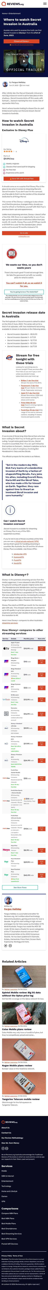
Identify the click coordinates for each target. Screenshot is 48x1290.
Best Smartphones (9, 1229)
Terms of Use (18, 1256)
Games (4, 1196)
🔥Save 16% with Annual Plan (22, 179)
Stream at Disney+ (21, 41)
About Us (6, 1128)
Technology (6, 1186)
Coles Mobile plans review (16, 1029)
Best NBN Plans (8, 1218)
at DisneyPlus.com (24, 236)
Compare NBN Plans (10, 1213)
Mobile (4, 1171)
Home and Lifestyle (9, 1191)
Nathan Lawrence (10, 989)
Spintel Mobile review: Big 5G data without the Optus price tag (21, 994)
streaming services (10, 623)
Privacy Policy (7, 1256)
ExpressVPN (19, 557)
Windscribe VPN (20, 554)
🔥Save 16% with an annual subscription (21, 45)
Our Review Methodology (12, 1138)
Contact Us (6, 1133)
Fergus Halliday (18, 82)
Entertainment (14, 13)
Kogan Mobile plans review (17, 1065)
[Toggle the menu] (44, 3)
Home (4, 13)
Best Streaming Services (12, 1234)
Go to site (24, 233)
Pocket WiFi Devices (10, 1244)
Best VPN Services (9, 1239)
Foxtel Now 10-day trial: (30, 410)
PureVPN (17, 560)
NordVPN (17, 563)
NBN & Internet (8, 1176)
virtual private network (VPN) (27, 541)
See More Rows (20, 887)
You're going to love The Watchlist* (24, 292)
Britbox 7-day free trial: (29, 380)
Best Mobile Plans (9, 1224)
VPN (3, 1201)
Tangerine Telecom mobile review (21, 1099)
